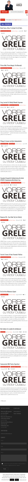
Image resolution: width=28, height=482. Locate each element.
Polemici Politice (4, 143)
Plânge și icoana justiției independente (11, 141)
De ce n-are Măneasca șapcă (8, 291)
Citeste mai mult (23, 479)
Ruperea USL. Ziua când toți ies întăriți (11, 217)
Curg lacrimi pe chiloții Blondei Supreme (11, 102)
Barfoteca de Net (4, 105)
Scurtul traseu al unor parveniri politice (11, 254)
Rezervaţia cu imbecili (15, 366)
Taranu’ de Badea (17, 413)
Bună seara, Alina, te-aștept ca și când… (11, 28)
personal (3, 332)
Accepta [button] (12, 479)
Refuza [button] (17, 479)
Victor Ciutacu (15, 31)
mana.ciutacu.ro (17, 411)
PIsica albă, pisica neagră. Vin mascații (11, 65)
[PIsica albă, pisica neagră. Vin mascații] (14, 79)
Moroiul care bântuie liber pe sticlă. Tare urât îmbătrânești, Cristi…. (7, 423)
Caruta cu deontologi (14, 105)
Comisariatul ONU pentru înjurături (10, 364)
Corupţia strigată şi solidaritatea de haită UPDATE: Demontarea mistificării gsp (12, 179)
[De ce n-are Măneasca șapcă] (14, 306)
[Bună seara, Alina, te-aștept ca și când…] (14, 42)
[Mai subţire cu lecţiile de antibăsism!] (14, 341)
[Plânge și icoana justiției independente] (14, 155)
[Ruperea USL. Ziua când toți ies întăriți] (14, 232)
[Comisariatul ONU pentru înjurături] (14, 378)
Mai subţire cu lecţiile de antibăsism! (10, 329)
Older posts (3, 401)
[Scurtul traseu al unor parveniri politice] (14, 269)
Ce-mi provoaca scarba (5, 31)
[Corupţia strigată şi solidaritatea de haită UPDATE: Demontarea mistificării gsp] (14, 194)
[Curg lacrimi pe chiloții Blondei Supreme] (14, 116)
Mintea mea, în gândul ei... (6, 68)
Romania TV (12, 143)
